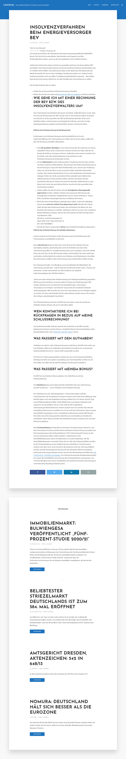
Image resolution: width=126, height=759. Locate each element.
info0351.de (8, 5)
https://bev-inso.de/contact (63, 332)
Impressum (105, 5)
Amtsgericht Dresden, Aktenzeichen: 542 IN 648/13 (58, 658)
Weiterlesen (37, 569)
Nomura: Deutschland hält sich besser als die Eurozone (60, 707)
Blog (89, 5)
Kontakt (96, 5)
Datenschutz (115, 5)
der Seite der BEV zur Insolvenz (69, 94)
